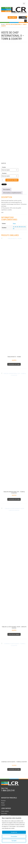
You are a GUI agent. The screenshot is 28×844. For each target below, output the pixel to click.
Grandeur (4, 173)
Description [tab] (6, 189)
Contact (3, 805)
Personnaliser (14, 836)
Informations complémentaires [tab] (12, 192)
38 (19, 226)
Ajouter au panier (12, 180)
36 (17, 226)
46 (13, 228)
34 (15, 226)
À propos (3, 800)
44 (25, 226)
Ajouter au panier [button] (14, 634)
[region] (14, 830)
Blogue (3, 803)
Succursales (4, 813)
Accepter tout (14, 832)
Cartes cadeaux (5, 811)
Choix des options (14, 364)
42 (23, 226)
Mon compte (12, 17)
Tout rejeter (14, 840)
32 (13, 226)
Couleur (4, 167)
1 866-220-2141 (8, 790)
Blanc (14, 223)
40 (21, 226)
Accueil (3, 24)
